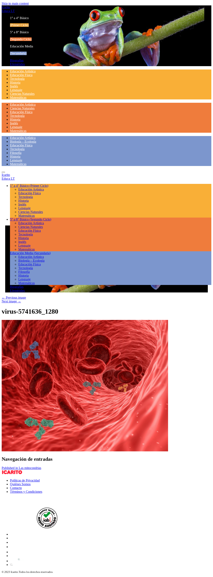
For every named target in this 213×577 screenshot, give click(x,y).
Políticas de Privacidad (25, 480)
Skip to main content (15, 3)
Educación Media (30, 253)
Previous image (14, 297)
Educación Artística (23, 71)
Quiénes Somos (20, 484)
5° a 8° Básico (30, 219)
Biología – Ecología (23, 141)
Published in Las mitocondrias (21, 468)
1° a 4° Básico (29, 185)
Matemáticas (18, 97)
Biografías (17, 60)
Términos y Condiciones (26, 491)
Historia (15, 82)
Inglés (14, 86)
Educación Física (21, 75)
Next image (11, 301)
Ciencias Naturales (22, 93)
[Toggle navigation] (3, 172)
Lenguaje (16, 90)
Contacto (16, 488)
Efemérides (17, 64)
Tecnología (17, 78)
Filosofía (15, 153)
